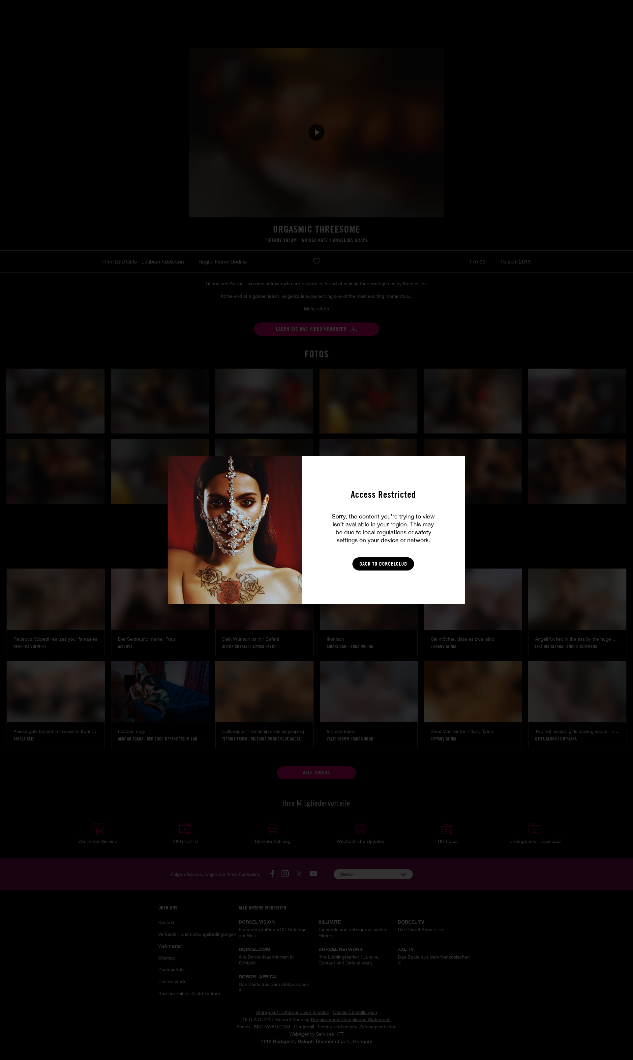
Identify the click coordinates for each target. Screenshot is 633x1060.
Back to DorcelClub (383, 564)
